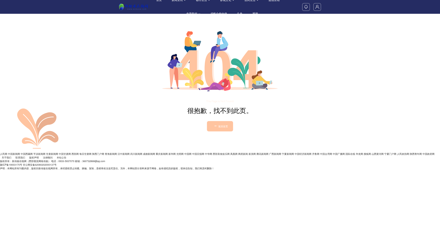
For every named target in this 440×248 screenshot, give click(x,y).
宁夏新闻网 (288, 154)
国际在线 (350, 154)
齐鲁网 (315, 154)
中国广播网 (339, 154)
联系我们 (20, 157)
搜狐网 (367, 154)
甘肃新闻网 (52, 154)
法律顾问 (48, 157)
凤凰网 (234, 154)
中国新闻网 (14, 154)
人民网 (3, 154)
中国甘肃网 (65, 154)
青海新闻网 (111, 154)
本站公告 (61, 157)
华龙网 (359, 154)
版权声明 (34, 157)
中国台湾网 (326, 154)
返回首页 (223, 126)
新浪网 (252, 154)
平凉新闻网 (39, 154)
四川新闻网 (136, 154)
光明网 (180, 154)
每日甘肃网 (85, 154)
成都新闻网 (149, 154)
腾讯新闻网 (262, 154)
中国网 (187, 154)
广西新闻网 (275, 154)
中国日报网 (198, 154)
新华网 (172, 154)
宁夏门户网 (390, 154)
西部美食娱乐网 (221, 154)
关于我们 (6, 157)
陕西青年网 (416, 154)
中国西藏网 (27, 154)
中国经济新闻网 (303, 154)
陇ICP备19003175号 (11, 164)
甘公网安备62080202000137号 (40, 164)
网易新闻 (243, 154)
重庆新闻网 (162, 154)
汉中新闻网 (124, 154)
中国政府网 (428, 154)
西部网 (75, 154)
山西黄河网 (378, 154)
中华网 (208, 154)
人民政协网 (403, 154)
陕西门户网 (98, 154)
